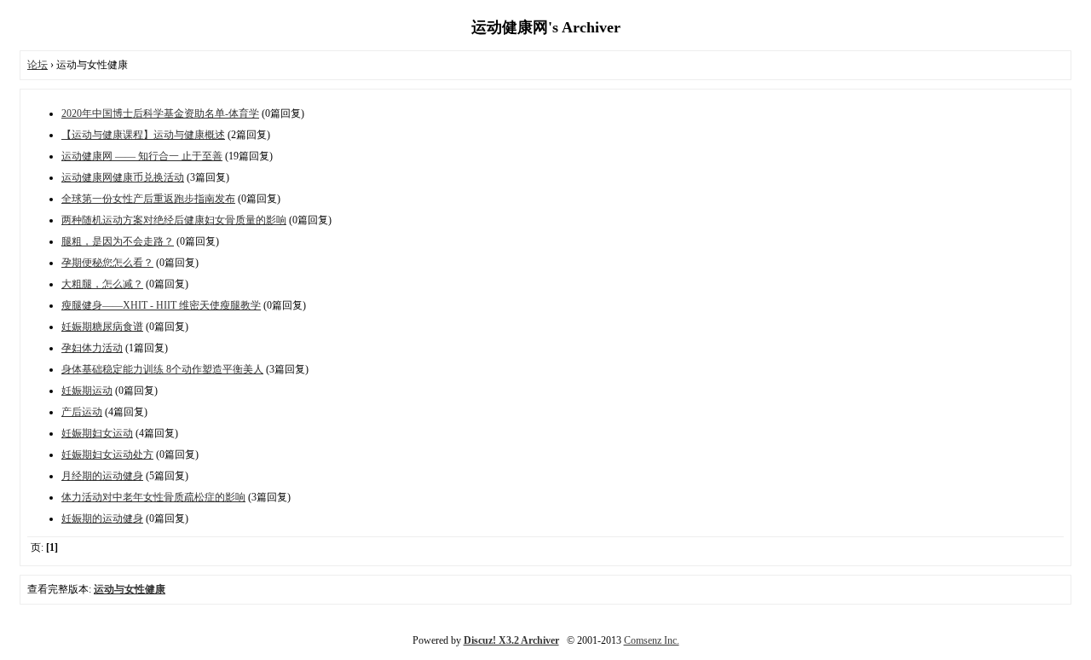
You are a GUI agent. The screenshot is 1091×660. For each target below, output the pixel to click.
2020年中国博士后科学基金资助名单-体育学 (160, 113)
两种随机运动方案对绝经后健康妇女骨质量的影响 (173, 220)
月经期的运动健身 (102, 476)
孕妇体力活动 (92, 348)
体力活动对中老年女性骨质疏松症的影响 (153, 497)
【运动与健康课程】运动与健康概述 (143, 135)
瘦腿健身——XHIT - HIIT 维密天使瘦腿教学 (161, 305)
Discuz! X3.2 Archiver (511, 640)
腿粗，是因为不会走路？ (117, 241)
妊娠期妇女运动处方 (107, 454)
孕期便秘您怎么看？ (107, 263)
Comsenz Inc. (651, 640)
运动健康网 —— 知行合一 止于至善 (141, 156)
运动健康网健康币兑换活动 (122, 177)
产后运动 (81, 412)
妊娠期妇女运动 (97, 433)
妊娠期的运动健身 (102, 518)
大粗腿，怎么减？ (102, 284)
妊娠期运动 (87, 391)
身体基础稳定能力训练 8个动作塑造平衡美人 (162, 369)
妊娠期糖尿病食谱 (102, 327)
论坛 (37, 65)
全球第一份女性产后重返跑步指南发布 (148, 199)
